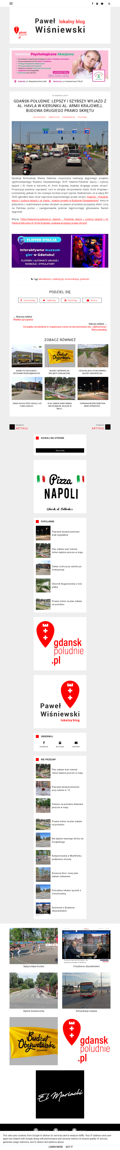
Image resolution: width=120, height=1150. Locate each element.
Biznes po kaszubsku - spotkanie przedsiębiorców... (27, 372)
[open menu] (11, 3)
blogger (60, 747)
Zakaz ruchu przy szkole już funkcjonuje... (27, 404)
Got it (69, 1146)
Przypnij (72, 300)
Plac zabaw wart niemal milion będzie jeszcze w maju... (60, 406)
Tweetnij (51, 300)
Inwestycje (54, 117)
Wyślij (94, 300)
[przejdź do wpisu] (27, 366)
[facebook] (91, 3)
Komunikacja (68, 117)
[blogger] (96, 3)
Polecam (82, 117)
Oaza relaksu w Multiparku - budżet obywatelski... (93, 372)
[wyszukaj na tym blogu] (109, 3)
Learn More (56, 1146)
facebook (44, 747)
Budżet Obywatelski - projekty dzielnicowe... (60, 372)
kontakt (76, 747)
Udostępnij (30, 300)
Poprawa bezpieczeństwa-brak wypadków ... (93, 404)
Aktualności (40, 117)
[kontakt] (101, 3)
